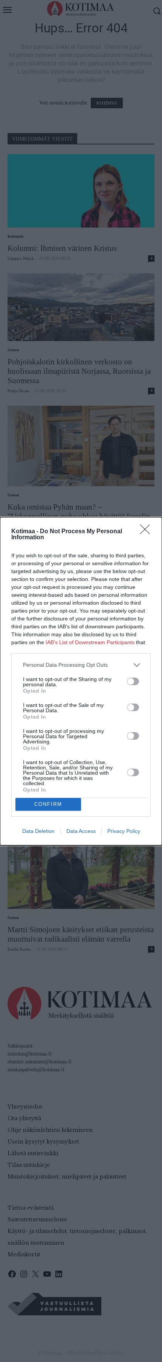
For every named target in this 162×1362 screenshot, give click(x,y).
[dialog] (81, 681)
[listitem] (81, 665)
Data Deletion (38, 831)
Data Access (81, 831)
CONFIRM (48, 804)
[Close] (147, 532)
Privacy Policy (123, 831)
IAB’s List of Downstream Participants (90, 642)
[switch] (133, 681)
